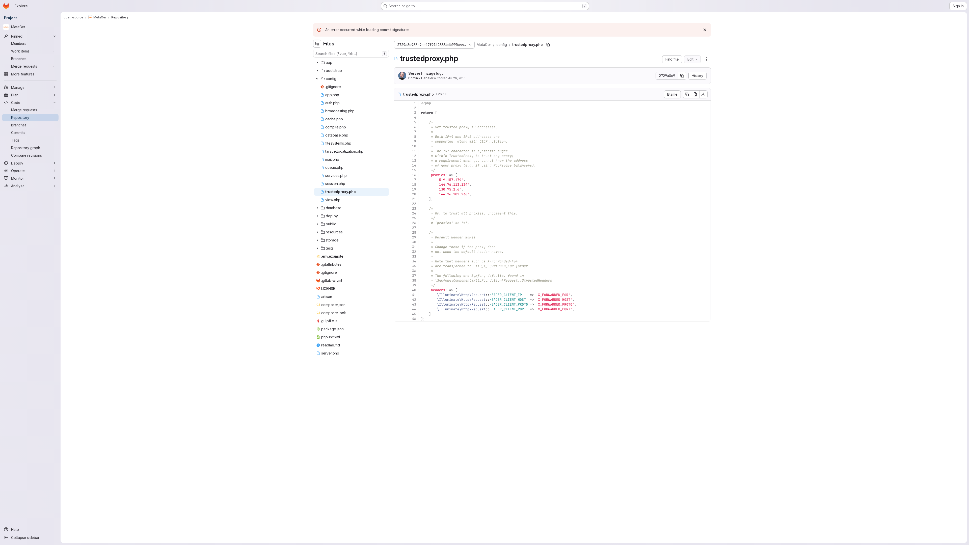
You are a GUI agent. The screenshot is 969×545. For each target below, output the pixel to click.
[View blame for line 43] (398, 304)
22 (414, 204)
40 (414, 290)
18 (414, 184)
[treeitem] (351, 63)
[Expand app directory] (317, 63)
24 (414, 213)
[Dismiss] (705, 30)
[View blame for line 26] (398, 223)
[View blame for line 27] (398, 227)
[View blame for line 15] (398, 170)
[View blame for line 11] (398, 151)
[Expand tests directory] (317, 248)
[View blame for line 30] (398, 242)
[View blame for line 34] (398, 261)
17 (414, 180)
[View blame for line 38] (398, 280)
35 (414, 266)
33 (414, 256)
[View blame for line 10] (398, 146)
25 (414, 218)
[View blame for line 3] (398, 112)
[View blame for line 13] (398, 160)
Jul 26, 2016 (457, 78)
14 (414, 165)
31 (414, 247)
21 (414, 199)
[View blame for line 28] (398, 232)
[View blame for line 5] (398, 122)
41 (414, 295)
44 (414, 309)
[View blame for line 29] (398, 237)
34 (414, 261)
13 (414, 160)
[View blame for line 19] (398, 189)
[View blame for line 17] (398, 179)
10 (414, 146)
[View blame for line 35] (398, 266)
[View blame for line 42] (398, 299)
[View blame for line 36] (398, 270)
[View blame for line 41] (398, 294)
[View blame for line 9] (398, 141)
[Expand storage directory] (317, 240)
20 (414, 194)
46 (414, 319)
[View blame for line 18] (398, 184)
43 (414, 304)
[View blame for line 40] (398, 290)
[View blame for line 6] (398, 127)
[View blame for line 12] (398, 155)
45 (414, 314)
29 (414, 237)
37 (414, 276)
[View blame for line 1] (398, 103)
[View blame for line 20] (398, 194)
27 (414, 228)
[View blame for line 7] (398, 131)
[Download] (703, 94)
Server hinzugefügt (425, 73)
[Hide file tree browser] (317, 44)
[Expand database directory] (317, 208)
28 (414, 232)
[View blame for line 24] (398, 213)
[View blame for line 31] (398, 246)
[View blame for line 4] (398, 117)
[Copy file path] (548, 45)
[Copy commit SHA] (682, 76)
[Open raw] (695, 94)
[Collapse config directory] (317, 79)
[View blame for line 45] (398, 314)
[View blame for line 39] (398, 285)
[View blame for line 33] (398, 256)
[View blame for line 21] (398, 199)
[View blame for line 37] (398, 275)
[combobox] (351, 54)
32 (414, 252)
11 (414, 151)
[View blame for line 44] (398, 309)
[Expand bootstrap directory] (317, 71)
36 (414, 271)
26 (414, 223)
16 (414, 175)
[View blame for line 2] (398, 107)
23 (414, 208)
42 (414, 299)
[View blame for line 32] (398, 251)
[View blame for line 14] (398, 165)
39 (414, 285)
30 (414, 242)
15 (414, 170)
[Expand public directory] (317, 224)
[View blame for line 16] (398, 175)
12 (414, 156)
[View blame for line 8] (398, 136)
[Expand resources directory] (317, 232)
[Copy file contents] (687, 94)
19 (414, 189)
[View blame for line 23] (398, 208)
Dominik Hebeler (420, 78)
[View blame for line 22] (398, 203)
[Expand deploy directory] (317, 216)
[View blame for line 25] (398, 218)
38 (414, 280)
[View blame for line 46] (398, 318)
